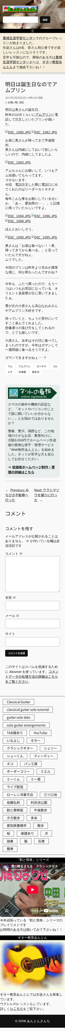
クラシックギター (20, 748)
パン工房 (30, 763)
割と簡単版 (15, 810)
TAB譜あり (15, 732)
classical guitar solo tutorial (28, 709)
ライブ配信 (15, 786)
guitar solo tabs (18, 717)
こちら (18, 1008)
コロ (55, 366)
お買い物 (13, 102)
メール (12, 616)
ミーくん (13, 779)
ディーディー (43, 756)
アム (10, 366)
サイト (10, 634)
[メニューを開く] (33, 31)
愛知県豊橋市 (17, 825)
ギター (36, 740)
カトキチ (41, 366)
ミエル (45, 771)
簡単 (10, 848)
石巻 (41, 841)
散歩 (40, 825)
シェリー (50, 748)
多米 (34, 817)
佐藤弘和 (13, 802)
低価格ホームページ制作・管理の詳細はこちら (31, 469)
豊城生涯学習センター (19, 38)
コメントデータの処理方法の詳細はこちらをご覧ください (31, 676)
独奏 (10, 841)
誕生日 (35, 372)
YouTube (40, 732)
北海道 (22, 372)
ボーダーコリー (18, 771)
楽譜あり (27, 833)
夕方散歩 (13, 817)
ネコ (10, 763)
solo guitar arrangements (26, 725)
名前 (10, 597)
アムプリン (43, 114)
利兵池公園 (39, 802)
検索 (45, 20)
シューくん (15, 756)
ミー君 (36, 779)
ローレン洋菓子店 (20, 794)
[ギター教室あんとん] (32, 989)
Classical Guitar (18, 701)
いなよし (13, 740)
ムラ (10, 372)
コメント (14, 553)
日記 (21, 102)
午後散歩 (40, 810)
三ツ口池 (50, 794)
